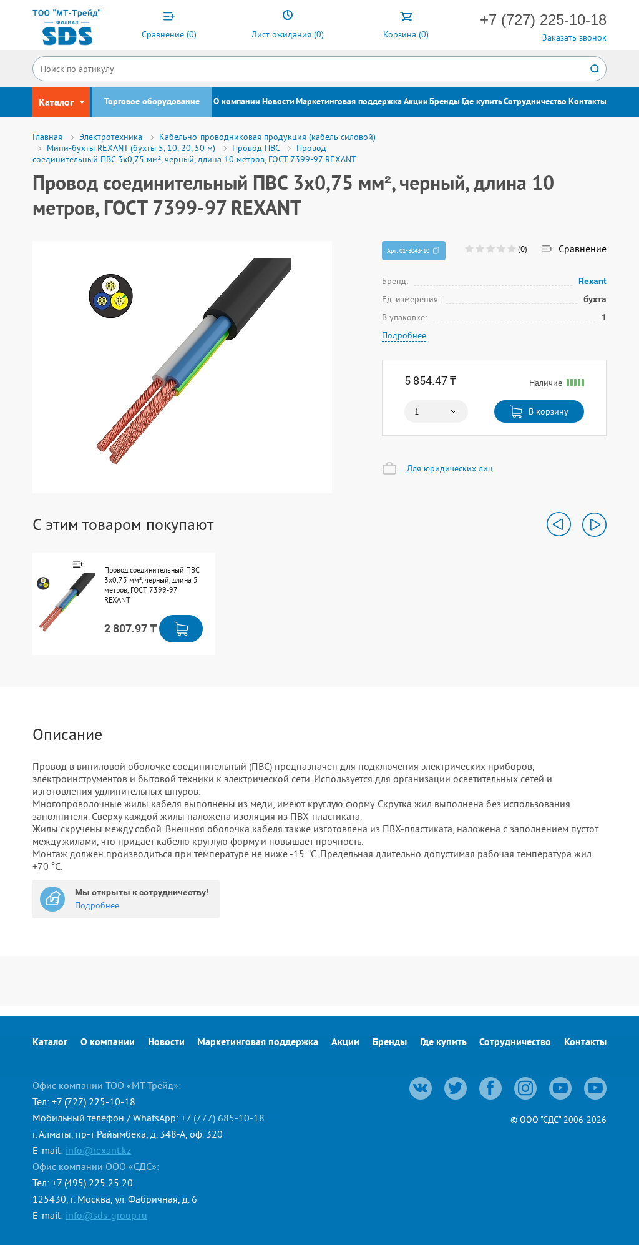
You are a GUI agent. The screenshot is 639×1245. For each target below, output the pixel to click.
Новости (278, 102)
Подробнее (404, 335)
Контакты (587, 102)
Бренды (444, 102)
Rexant (592, 281)
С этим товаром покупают (122, 524)
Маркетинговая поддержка (349, 102)
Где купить (482, 102)
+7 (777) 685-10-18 (223, 1117)
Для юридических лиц (450, 468)
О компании (236, 102)
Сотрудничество (535, 102)
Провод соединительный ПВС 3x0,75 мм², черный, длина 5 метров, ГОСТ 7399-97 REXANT (152, 584)
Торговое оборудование (152, 102)
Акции (416, 102)
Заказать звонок (574, 37)
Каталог (49, 1042)
